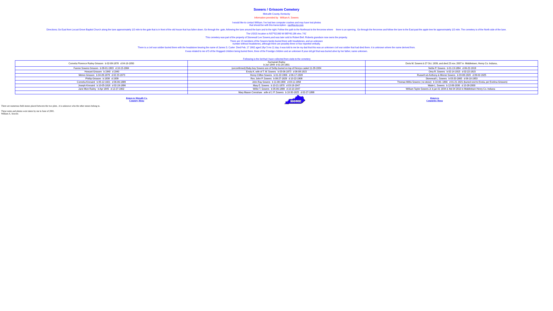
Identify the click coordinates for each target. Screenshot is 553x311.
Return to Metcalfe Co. (136, 98)
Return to (434, 98)
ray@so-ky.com (295, 25)
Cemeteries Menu (434, 100)
